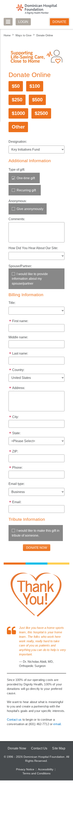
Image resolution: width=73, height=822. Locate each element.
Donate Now (16, 757)
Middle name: (18, 339)
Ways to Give (23, 35)
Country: (18, 372)
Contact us (14, 728)
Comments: (17, 219)
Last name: (20, 355)
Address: (18, 390)
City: (15, 419)
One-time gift (26, 178)
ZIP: (15, 454)
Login (23, 22)
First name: (20, 322)
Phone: (17, 471)
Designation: (18, 142)
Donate (59, 22)
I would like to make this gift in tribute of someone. (34, 537)
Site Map (59, 757)
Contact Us (39, 757)
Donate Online (43, 35)
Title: (12, 303)
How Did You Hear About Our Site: (33, 248)
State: (16, 435)
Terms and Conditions (36, 782)
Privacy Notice (25, 778)
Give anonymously (30, 209)
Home (7, 35)
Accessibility (45, 778)
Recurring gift (26, 191)
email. (58, 732)
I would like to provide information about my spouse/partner (30, 279)
